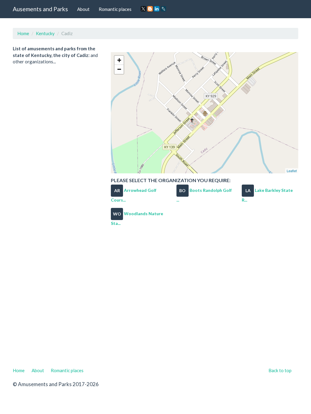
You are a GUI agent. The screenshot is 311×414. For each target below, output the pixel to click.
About (83, 9)
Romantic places (115, 9)
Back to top (280, 370)
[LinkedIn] (156, 9)
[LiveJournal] (163, 9)
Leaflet (292, 170)
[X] (143, 9)
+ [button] (119, 60)
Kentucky (45, 33)
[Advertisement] (155, 299)
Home (23, 33)
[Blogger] (150, 9)
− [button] (119, 69)
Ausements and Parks (40, 8)
